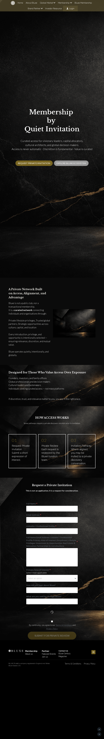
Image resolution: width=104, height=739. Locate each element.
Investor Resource (53, 8)
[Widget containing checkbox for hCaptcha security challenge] (46, 611)
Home (20, 3)
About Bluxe (31, 3)
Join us (45, 657)
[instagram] (93, 652)
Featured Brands (49, 654)
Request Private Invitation (34, 161)
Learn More (15, 722)
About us (29, 654)
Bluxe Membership (83, 3)
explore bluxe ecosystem (71, 161)
